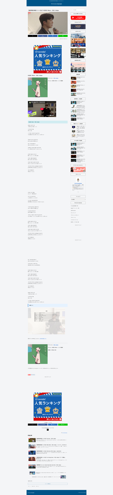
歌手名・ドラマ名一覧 (75, 222)
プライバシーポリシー (75, 215)
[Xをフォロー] (48, 430)
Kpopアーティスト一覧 (75, 208)
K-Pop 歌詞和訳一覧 (74, 205)
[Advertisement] (48, 42)
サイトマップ (73, 212)
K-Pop (29, 374)
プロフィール (73, 217)
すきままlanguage (78, 183)
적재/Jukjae (33, 374)
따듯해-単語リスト (43, 338)
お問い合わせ (73, 210)
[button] (84, 9)
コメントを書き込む (48, 483)
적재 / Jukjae (56, 78)
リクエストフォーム (74, 219)
